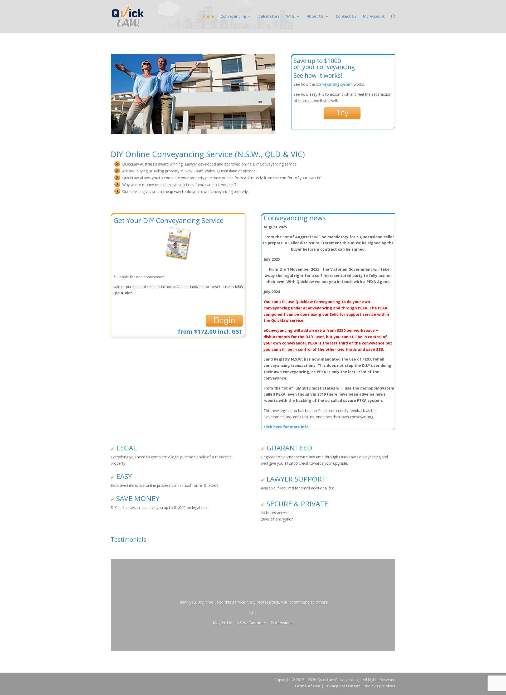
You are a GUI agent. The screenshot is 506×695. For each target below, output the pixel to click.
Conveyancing (233, 16)
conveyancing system (335, 84)
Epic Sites (386, 685)
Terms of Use (307, 685)
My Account (374, 16)
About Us (315, 16)
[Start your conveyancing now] (224, 325)
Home (208, 16)
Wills (290, 16)
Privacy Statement (342, 685)
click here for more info (286, 426)
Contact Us (346, 16)
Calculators (268, 16)
